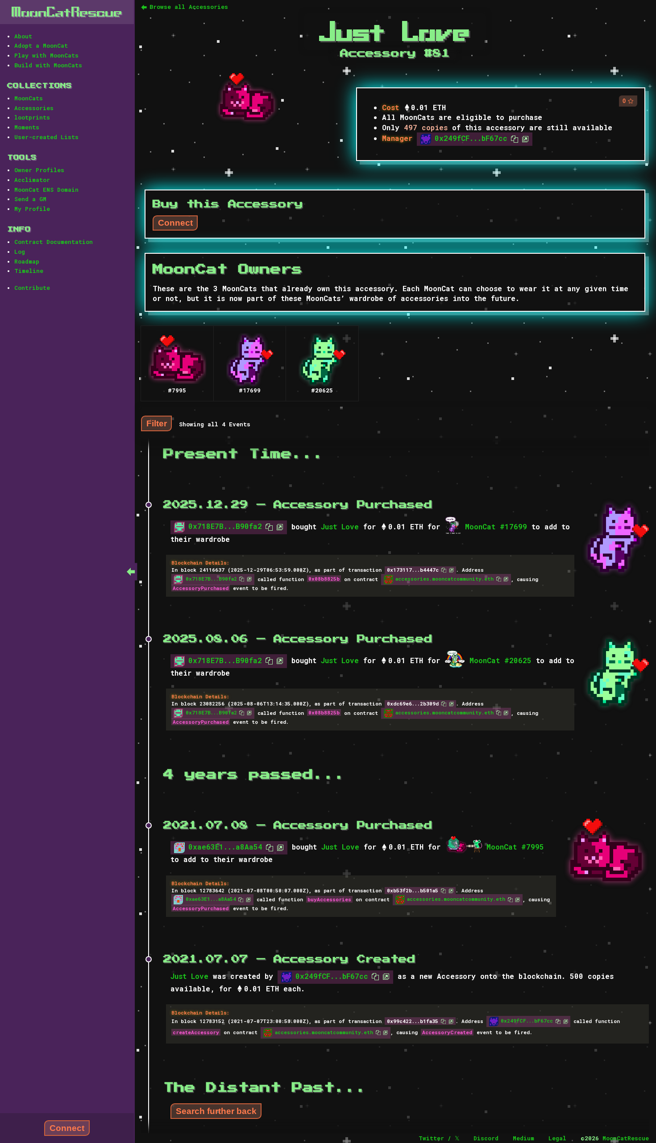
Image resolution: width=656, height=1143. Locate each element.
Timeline (28, 270)
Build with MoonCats (48, 65)
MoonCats (28, 98)
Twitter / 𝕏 (439, 1138)
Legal (557, 1138)
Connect (67, 1128)
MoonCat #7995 (515, 846)
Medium (523, 1138)
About (23, 36)
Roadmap (26, 261)
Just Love (340, 526)
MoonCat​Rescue (67, 12)
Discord (485, 1138)
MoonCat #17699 (496, 526)
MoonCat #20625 (500, 660)
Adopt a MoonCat (41, 45)
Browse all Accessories (188, 6)
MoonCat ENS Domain (46, 189)
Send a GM (30, 198)
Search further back (216, 1111)
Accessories (34, 107)
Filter (156, 423)
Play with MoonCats (46, 55)
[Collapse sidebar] (130, 571)
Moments (26, 127)
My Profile (32, 208)
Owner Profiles (39, 169)
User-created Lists (46, 136)
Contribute (32, 287)
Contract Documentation (53, 241)
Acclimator (32, 179)
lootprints (32, 117)
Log (19, 251)
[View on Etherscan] (523, 138)
